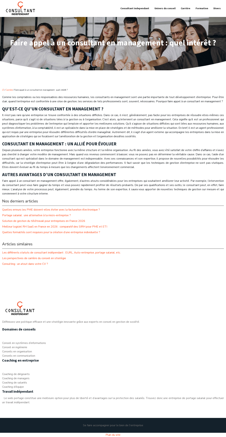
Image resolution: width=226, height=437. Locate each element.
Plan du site (113, 435)
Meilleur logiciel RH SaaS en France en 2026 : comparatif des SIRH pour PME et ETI (54, 227)
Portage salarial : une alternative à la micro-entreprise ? (36, 215)
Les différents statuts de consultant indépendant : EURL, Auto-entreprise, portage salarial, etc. (61, 253)
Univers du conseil (165, 8)
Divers (217, 8)
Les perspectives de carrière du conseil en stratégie (34, 258)
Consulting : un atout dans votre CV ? (25, 264)
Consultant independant (134, 8)
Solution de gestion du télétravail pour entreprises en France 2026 (43, 221)
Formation (202, 8)
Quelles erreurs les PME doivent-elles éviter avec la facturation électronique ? (51, 210)
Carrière (185, 8)
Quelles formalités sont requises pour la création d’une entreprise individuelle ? (51, 232)
